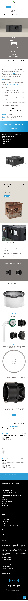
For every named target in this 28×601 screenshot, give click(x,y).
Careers (4, 530)
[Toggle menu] (2, 2)
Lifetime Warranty (6, 519)
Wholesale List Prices (7, 501)
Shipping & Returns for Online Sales (10, 525)
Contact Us (14, 580)
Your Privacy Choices (20, 595)
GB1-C (3, 118)
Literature (4, 514)
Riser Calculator (5, 508)
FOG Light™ (4, 499)
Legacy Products (6, 534)
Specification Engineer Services (9, 492)
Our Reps (4, 523)
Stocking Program (6, 488)
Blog (3, 497)
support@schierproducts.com (9, 562)
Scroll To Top (24, 597)
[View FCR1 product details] (14, 299)
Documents (14, 6)
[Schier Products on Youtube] (14, 585)
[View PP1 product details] (14, 330)
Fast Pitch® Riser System (7, 506)
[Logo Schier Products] (14, 3)
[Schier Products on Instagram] (18, 585)
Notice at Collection (14, 596)
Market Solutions (6, 512)
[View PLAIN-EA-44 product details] (14, 392)
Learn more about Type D (13, 84)
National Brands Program (7, 490)
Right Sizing (5, 503)
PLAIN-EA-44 (14, 407)
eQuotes (4, 510)
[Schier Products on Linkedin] (9, 585)
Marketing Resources (7, 527)
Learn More (14, 128)
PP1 (3, 79)
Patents (3, 532)
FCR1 (14, 73)
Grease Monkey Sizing (7, 486)
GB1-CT (4, 115)
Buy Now (20, 6)
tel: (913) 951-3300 (6, 557)
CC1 (14, 376)
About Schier (5, 521)
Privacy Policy (5, 536)
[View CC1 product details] (14, 361)
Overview (8, 6)
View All (14, 414)
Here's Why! (7, 196)
